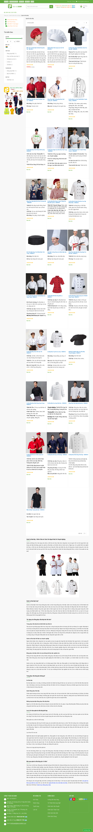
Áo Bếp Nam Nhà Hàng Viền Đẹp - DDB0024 (78, 454)
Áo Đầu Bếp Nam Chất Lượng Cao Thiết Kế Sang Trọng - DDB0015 (78, 296)
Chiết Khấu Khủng (11, 21)
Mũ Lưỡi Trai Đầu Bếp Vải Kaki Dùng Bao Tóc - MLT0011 (36, 48)
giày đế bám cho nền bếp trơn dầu (58, 783)
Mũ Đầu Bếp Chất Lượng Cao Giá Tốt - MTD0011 (56, 48)
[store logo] (9, 6)
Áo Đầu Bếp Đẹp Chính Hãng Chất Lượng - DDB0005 (36, 150)
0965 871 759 (58, 7)
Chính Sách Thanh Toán (53, 810)
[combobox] (39, 6)
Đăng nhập (69, 1)
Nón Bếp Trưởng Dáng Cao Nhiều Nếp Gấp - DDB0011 (57, 252)
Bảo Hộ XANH (12, 74)
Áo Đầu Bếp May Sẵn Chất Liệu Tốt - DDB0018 (35, 352)
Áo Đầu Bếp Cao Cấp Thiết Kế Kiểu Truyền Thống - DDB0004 (78, 100)
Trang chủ (6, 15)
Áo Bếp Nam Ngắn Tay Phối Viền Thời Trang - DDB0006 (57, 150)
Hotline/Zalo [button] (87, 830)
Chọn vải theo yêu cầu (14, 56)
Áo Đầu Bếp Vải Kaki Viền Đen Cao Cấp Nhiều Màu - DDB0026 (77, 202)
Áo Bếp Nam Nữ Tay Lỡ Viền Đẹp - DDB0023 (57, 454)
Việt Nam (11, 80)
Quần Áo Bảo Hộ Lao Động (14, 15)
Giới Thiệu (6, 1)
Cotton (10, 62)
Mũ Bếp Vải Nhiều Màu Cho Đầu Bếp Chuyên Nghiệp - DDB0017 (77, 352)
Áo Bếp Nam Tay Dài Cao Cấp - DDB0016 (57, 351)
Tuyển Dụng (27, 1)
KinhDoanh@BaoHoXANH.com (83, 1)
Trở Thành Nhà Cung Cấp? (54, 803)
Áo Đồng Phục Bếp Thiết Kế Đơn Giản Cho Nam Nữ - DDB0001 (78, 48)
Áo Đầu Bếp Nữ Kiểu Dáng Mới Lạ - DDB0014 (55, 296)
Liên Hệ (32, 1)
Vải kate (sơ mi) (13, 59)
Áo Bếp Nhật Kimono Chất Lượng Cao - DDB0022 (35, 455)
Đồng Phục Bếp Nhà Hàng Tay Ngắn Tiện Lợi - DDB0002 (36, 100)
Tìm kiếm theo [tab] (8, 32)
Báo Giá (70, 68)
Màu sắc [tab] (7, 44)
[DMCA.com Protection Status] (81, 799)
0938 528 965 (64, 5)
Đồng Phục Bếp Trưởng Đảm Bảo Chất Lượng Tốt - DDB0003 (56, 100)
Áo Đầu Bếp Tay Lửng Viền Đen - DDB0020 (57, 403)
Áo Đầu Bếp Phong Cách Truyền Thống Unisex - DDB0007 (77, 150)
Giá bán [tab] (7, 36)
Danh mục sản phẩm (10, 12)
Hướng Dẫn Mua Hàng (14, 1)
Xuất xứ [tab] (7, 77)
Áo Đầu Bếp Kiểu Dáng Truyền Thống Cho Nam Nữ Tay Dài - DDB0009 (57, 202)
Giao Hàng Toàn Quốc (13, 26)
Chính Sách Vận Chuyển (53, 806)
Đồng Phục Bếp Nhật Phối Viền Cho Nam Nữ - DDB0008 (36, 202)
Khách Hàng (21, 1)
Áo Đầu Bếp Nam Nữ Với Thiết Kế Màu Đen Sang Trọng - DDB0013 (36, 296)
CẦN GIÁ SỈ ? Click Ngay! (12, 24)
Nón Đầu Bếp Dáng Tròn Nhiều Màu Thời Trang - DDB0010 (36, 252)
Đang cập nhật (13, 54)
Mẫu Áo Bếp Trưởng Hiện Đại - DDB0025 (35, 510)
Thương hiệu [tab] (8, 68)
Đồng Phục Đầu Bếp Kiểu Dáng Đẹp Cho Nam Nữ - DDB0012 (77, 252)
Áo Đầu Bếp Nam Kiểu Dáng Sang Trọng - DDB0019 (36, 404)
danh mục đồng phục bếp (44, 785)
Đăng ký (73, 1)
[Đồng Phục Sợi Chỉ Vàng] (14, 101)
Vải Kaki (11, 65)
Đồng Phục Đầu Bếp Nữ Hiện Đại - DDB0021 (78, 403)
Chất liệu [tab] (8, 50)
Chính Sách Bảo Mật (53, 813)
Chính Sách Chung (52, 816)
